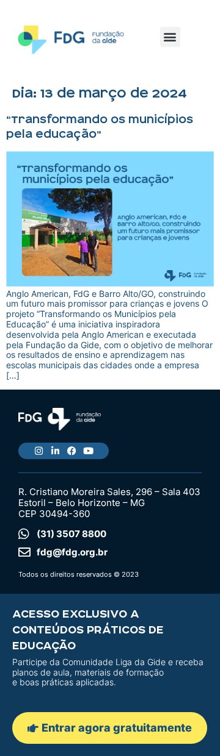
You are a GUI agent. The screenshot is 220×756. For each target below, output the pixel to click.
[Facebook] (72, 451)
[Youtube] (88, 451)
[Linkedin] (55, 451)
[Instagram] (39, 451)
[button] (170, 37)
